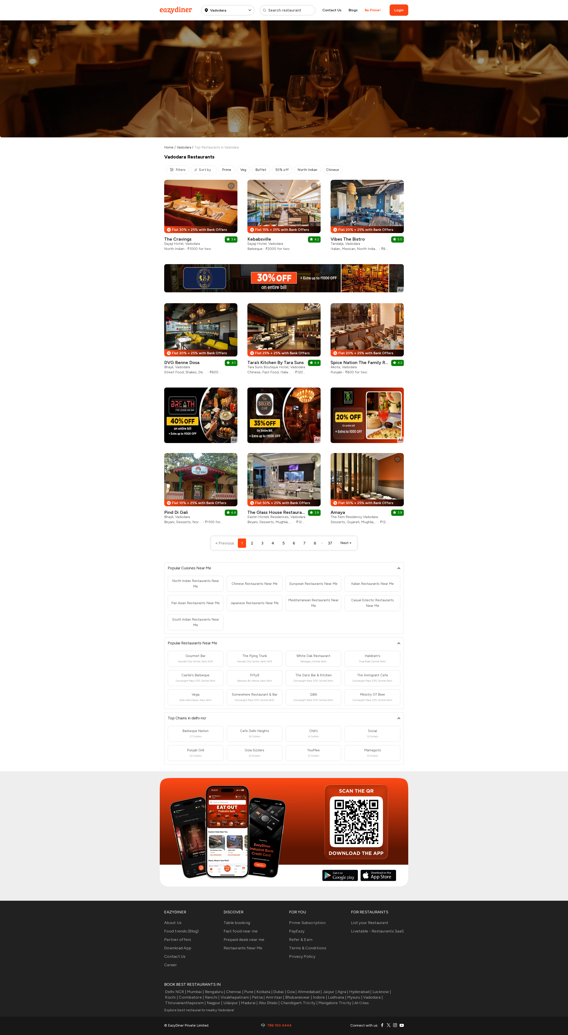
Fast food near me (241, 931)
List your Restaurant (369, 922)
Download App (177, 948)
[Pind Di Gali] (200, 490)
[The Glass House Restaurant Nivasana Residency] (284, 490)
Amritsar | (275, 997)
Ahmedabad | (310, 991)
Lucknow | (382, 991)
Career (170, 964)
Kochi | (171, 997)
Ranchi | (212, 997)
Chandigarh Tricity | (299, 1002)
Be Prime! (373, 10)
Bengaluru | (215, 991)
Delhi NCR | (175, 991)
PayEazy (296, 931)
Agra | (342, 991)
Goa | (292, 991)
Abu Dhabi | (269, 1002)
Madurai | (249, 1002)
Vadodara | (373, 997)
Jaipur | (330, 991)
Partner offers (177, 939)
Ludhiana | (337, 997)
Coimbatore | (191, 997)
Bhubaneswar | (298, 997)
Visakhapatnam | (236, 997)
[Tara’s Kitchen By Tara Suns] (284, 340)
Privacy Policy (302, 956)
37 (330, 543)
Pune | (250, 991)
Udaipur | (231, 1002)
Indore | (320, 997)
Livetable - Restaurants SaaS (377, 931)
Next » (345, 543)
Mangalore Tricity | (335, 1002)
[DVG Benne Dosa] (200, 340)
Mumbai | (195, 991)
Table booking (237, 922)
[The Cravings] (200, 217)
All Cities (361, 1003)
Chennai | (234, 991)
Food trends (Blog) (181, 931)
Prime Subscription (307, 922)
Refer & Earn (300, 939)
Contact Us (331, 10)
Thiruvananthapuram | (185, 1002)
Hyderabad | (360, 991)
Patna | (258, 997)
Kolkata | (264, 991)
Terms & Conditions (307, 948)
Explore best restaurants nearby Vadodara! (199, 1010)
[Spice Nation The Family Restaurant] (367, 340)
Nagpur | (214, 1002)
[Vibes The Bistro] (367, 217)
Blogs (353, 10)
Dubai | (279, 991)
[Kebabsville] (284, 217)
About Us (172, 922)
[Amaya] (367, 490)
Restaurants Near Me (243, 948)
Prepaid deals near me (244, 939)
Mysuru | (354, 997)
